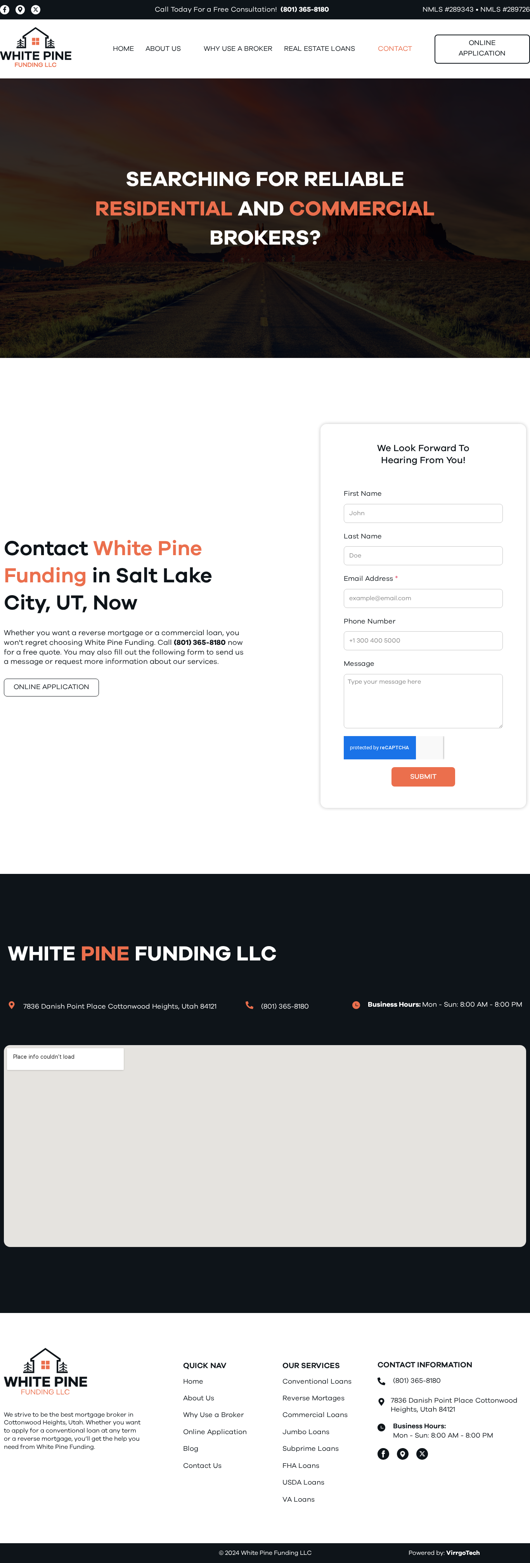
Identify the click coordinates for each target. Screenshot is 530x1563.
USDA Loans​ (303, 1482)
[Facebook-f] (4, 9)
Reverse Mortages (313, 1398)
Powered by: (444, 1553)
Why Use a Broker (238, 48)
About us (163, 48)
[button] (169, 49)
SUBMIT (423, 776)
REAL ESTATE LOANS (319, 48)
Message (359, 663)
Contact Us (202, 1465)
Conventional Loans (317, 1381)
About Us (198, 1398)
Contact (395, 48)
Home (123, 48)
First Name (363, 493)
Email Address (371, 578)
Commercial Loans (315, 1415)
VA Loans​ (298, 1499)
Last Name (363, 536)
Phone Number (369, 621)
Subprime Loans (310, 1448)
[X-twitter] (35, 9)
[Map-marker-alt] (20, 9)
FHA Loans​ (300, 1465)
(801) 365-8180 (305, 9)
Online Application (215, 1432)
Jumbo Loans (305, 1432)
